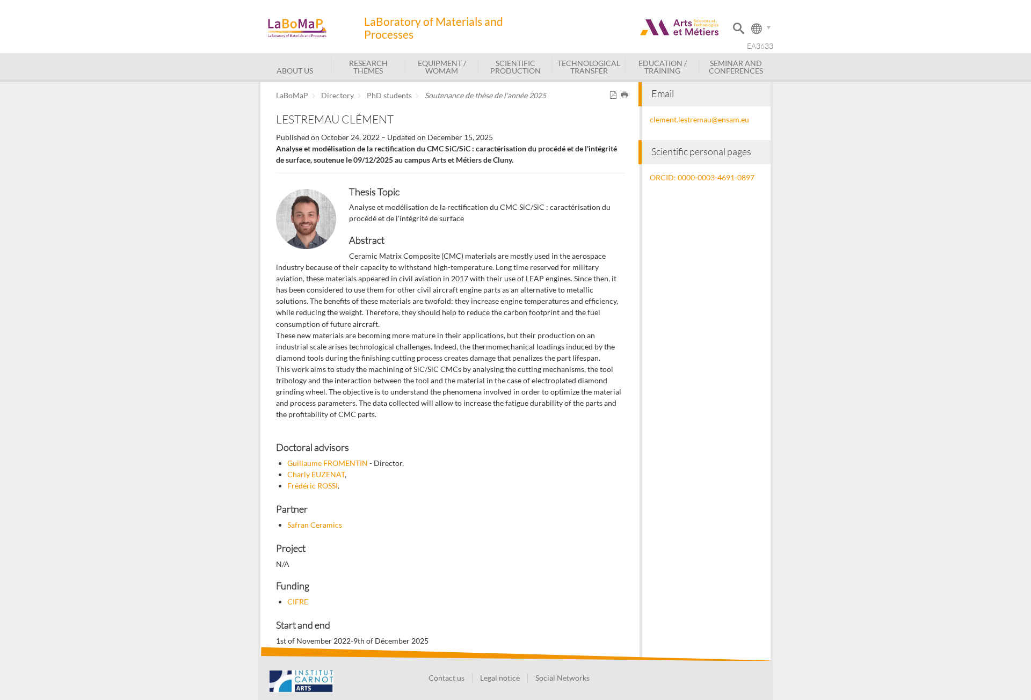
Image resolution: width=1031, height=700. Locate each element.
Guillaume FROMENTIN (327, 463)
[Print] (626, 95)
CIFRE (297, 601)
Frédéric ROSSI (312, 485)
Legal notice (500, 677)
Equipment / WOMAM (442, 67)
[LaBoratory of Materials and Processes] (311, 28)
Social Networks (562, 677)
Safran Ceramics (314, 524)
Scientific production (515, 67)
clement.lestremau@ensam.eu (699, 119)
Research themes (368, 67)
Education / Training (662, 67)
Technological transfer (588, 67)
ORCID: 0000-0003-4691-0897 (702, 177)
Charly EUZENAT (316, 474)
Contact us (446, 677)
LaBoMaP (292, 95)
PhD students (389, 95)
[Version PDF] (615, 95)
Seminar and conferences (736, 67)
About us (295, 70)
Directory (337, 95)
